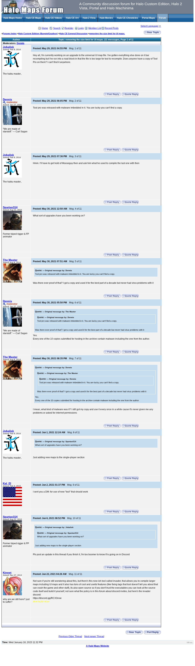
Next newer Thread (94, 636)
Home (45, 28)
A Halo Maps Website (97, 646)
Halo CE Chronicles (127, 18)
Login (81, 28)
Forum (162, 18)
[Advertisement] (178, 92)
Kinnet (7, 572)
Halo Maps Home (12, 18)
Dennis (20, 43)
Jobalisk (8, 46)
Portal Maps (148, 18)
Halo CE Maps (33, 18)
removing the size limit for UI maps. (107, 33)
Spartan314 (10, 207)
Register (69, 28)
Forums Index (10, 33)
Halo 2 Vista (89, 18)
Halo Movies (106, 18)
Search (57, 28)
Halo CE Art (72, 18)
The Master (10, 259)
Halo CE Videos (53, 18)
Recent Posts (111, 28)
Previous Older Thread (70, 636)
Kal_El (7, 483)
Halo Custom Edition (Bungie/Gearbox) (38, 33)
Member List (94, 28)
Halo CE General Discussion (73, 33)
